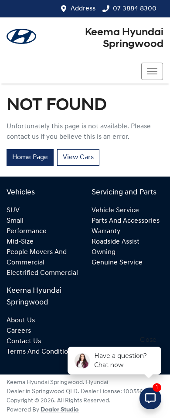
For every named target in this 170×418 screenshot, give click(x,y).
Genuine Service (117, 262)
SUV (13, 210)
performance (27, 231)
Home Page (30, 157)
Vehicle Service (115, 210)
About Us (21, 320)
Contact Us (24, 341)
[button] (152, 71)
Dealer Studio (60, 410)
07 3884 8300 (134, 8)
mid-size (20, 241)
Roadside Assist (115, 241)
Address (83, 8)
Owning (104, 252)
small (15, 220)
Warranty (106, 231)
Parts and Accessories (126, 220)
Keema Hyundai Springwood (124, 38)
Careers (19, 331)
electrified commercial (42, 273)
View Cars (78, 157)
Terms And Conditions (41, 351)
